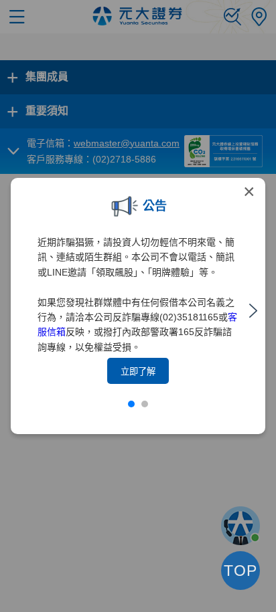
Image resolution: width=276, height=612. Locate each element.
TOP (240, 570)
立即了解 (138, 372)
